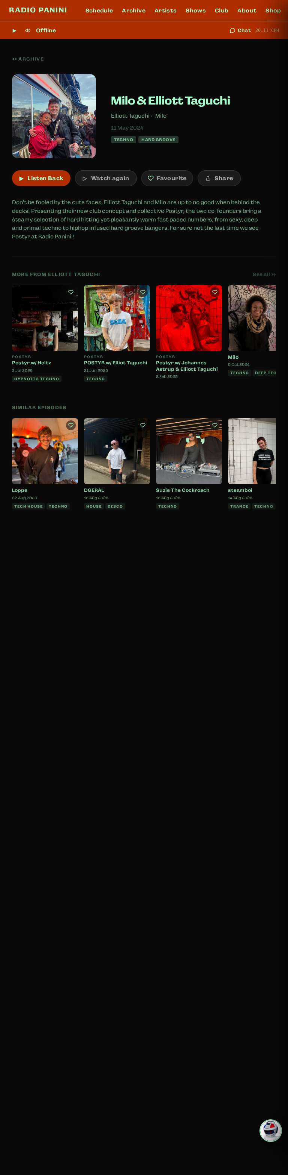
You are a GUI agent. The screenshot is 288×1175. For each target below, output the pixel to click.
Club (221, 11)
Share (223, 178)
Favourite (171, 178)
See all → (264, 274)
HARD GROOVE (158, 139)
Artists (165, 11)
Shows (196, 11)
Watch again (106, 178)
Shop (273, 11)
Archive (133, 11)
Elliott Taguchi (130, 116)
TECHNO (123, 139)
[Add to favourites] (71, 292)
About (246, 11)
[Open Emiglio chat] (271, 1130)
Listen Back (41, 178)
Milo (160, 116)
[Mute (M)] (28, 30)
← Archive (28, 59)
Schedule (99, 11)
